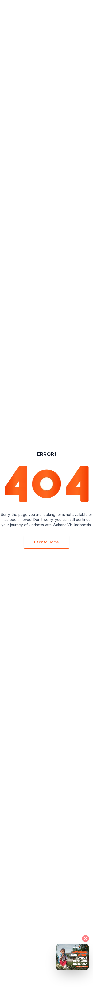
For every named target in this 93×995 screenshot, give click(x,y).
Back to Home (46, 542)
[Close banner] (85, 938)
